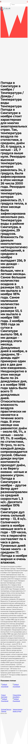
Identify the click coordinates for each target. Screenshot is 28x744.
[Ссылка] (5, 13)
